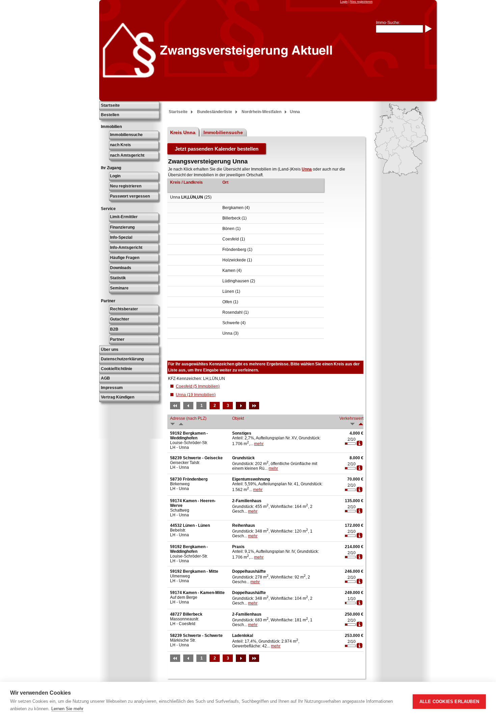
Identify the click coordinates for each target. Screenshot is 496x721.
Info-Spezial (121, 237)
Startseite (110, 105)
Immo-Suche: (388, 22)
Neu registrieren (361, 1)
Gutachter (119, 319)
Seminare (119, 288)
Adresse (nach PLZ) (188, 418)
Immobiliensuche (126, 134)
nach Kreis (120, 145)
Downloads (120, 267)
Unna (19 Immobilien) (196, 394)
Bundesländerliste (214, 111)
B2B (114, 329)
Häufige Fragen (124, 257)
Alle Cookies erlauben (449, 701)
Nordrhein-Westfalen (261, 111)
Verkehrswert (351, 418)
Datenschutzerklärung (122, 359)
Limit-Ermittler (124, 216)
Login (344, 1)
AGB (105, 378)
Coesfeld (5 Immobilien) (198, 386)
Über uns (109, 349)
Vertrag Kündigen (117, 397)
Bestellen (110, 114)
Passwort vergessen (130, 196)
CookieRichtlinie (116, 368)
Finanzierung (122, 227)
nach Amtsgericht (127, 155)
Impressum (112, 387)
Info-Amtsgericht (126, 247)
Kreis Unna (182, 132)
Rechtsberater (124, 309)
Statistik (118, 278)
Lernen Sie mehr (67, 708)
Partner (117, 339)
